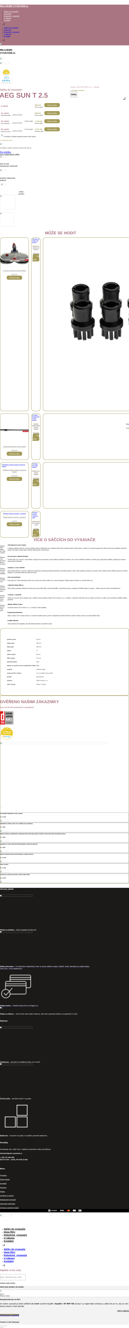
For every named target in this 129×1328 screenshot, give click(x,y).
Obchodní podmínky (7, 1204)
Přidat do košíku (52, 105)
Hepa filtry (7, 14)
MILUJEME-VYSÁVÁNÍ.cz (14, 6)
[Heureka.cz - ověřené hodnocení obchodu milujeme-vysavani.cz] (6, 84)
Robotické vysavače (11, 16)
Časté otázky (5, 1179)
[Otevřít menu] (5, 63)
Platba (2, 1192)
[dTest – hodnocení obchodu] (7, 226)
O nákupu (7, 18)
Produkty (3, 1175)
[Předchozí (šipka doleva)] (1, 1327)
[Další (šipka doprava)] (2, 1327)
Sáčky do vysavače (11, 12)
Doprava (3, 1188)
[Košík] (1, 59)
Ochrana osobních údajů (9, 1208)
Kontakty (7, 20)
